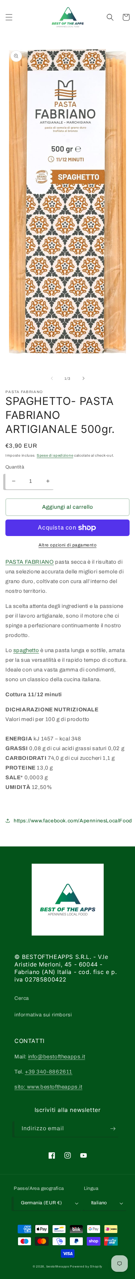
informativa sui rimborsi (43, 1014)
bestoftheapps (58, 1266)
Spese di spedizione (55, 455)
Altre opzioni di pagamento (67, 545)
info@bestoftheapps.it (56, 1056)
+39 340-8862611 (48, 1072)
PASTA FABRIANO (29, 562)
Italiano (99, 1202)
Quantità (14, 467)
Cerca (21, 998)
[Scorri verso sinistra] (52, 378)
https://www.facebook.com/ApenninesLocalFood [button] (73, 820)
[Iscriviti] (113, 1129)
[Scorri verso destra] (83, 378)
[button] (9, 17)
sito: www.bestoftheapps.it (48, 1087)
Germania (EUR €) (41, 1202)
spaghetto (26, 650)
